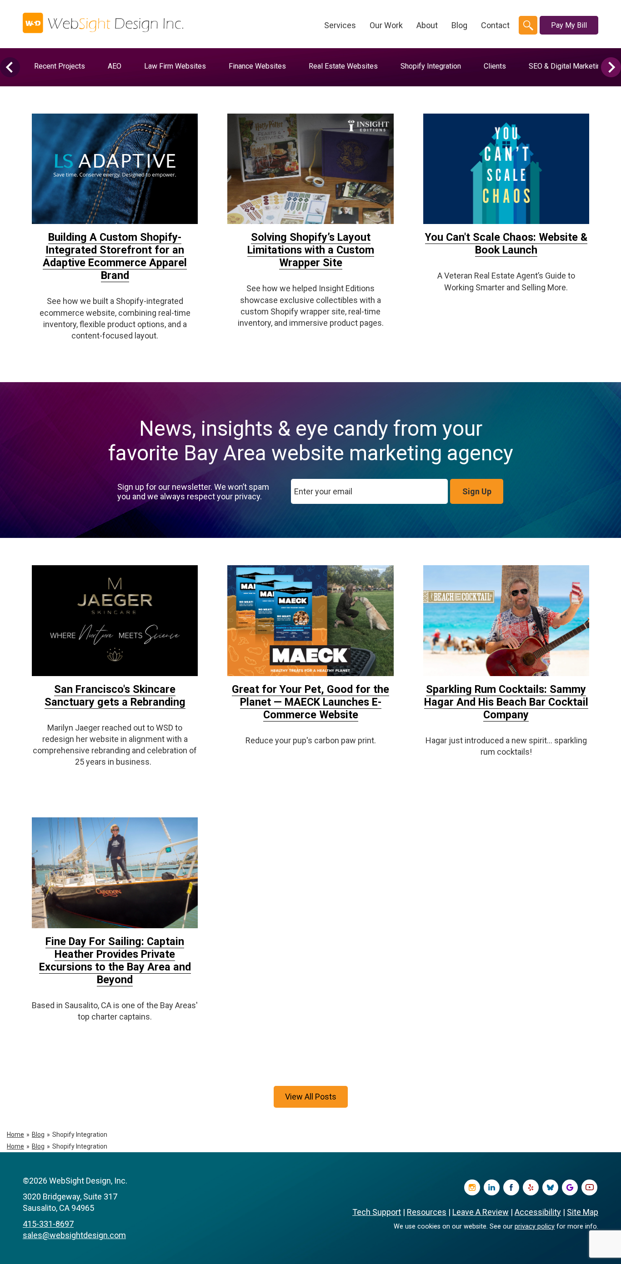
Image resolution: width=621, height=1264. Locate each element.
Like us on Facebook (511, 1187)
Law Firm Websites (175, 66)
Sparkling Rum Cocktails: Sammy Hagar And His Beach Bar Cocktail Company (506, 702)
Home (15, 1134)
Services (340, 25)
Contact (495, 25)
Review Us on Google (570, 1187)
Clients (495, 66)
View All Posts (310, 1096)
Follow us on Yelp (531, 1187)
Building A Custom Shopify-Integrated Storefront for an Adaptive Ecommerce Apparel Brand (115, 256)
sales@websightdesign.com (74, 1235)
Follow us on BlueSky (550, 1187)
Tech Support (376, 1212)
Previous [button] (10, 67)
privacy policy (535, 1226)
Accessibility (538, 1212)
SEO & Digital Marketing (567, 66)
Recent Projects (59, 66)
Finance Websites (257, 66)
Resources (426, 1212)
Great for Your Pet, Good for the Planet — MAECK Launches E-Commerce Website (310, 702)
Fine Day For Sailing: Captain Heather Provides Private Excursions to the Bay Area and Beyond (115, 960)
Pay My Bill (569, 25)
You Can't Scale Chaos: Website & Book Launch (506, 243)
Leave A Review (480, 1212)
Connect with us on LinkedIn (492, 1187)
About (427, 25)
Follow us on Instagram (472, 1187)
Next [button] (611, 67)
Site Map (582, 1212)
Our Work (386, 25)
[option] (59, 66)
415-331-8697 (48, 1224)
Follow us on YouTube (589, 1187)
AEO (114, 66)
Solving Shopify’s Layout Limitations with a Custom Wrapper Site (310, 250)
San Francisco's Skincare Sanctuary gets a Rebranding (115, 695)
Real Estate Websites (343, 66)
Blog (459, 25)
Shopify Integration (431, 66)
